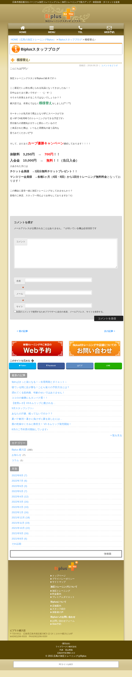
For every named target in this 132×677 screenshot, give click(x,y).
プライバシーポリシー (63, 578)
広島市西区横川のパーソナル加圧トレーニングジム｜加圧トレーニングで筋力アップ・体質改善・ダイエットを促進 (66, 2)
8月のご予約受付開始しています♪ (30, 429)
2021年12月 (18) (21, 517)
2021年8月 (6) (19, 538)
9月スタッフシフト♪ (23, 408)
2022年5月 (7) (19, 491)
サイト (19, 306)
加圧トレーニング (61, 591)
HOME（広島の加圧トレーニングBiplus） (33, 39)
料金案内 (56, 594)
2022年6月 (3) (19, 486)
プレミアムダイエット (63, 597)
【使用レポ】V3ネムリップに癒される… (34, 403)
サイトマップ (59, 582)
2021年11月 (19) (21, 522)
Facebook (51, 365)
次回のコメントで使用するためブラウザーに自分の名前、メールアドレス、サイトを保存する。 (60, 312)
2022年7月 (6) (19, 480)
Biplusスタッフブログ (70, 39)
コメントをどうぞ (109, 65)
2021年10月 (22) (21, 528)
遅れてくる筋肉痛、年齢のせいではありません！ (38, 392)
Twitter (23, 365)
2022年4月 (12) (20, 496)
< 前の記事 (22, 331)
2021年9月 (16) (20, 533)
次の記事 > (109, 331)
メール (20, 295)
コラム (15, 460)
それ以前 (16, 543)
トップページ (59, 575)
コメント (20, 241)
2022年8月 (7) (19, 475)
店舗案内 (56, 605)
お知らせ (16, 455)
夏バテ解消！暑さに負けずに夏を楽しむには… (37, 418)
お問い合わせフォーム (63, 621)
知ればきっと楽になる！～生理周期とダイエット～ (39, 382)
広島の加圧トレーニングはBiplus (69, 656)
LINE (108, 365)
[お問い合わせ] (37, 355)
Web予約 (56, 624)
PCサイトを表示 (66, 664)
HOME (22, 32)
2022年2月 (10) (20, 507)
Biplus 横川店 (19, 449)
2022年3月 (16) (20, 501)
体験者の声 (57, 612)
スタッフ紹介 (59, 609)
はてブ (80, 365)
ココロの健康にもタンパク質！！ (30, 397)
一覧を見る (116, 435)
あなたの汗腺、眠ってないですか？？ (32, 413)
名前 (20, 282)
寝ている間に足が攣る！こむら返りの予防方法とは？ (40, 387)
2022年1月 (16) (20, 512)
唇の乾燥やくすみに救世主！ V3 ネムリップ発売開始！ (41, 424)
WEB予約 (109, 32)
